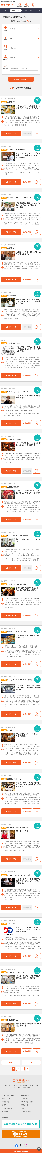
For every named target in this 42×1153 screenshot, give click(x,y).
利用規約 (5, 1112)
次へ (31, 1062)
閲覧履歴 (20, 7)
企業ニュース (25, 1108)
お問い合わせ (6, 1098)
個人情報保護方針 (7, 1108)
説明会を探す (28, 11)
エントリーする (11, 133)
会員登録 (26, 7)
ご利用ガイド (6, 1102)
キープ (36, 135)
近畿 (37, 1085)
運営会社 (5, 1105)
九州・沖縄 (26, 1087)
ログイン (32, 7)
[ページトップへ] (39, 1149)
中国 (13, 1087)
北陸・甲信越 (23, 1085)
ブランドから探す (27, 1102)
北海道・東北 (7, 1085)
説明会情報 (27, 182)
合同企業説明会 (26, 1112)
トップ (6, 11)
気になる (37, 102)
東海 (31, 1085)
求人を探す (15, 11)
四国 (19, 1087)
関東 (15, 1085)
